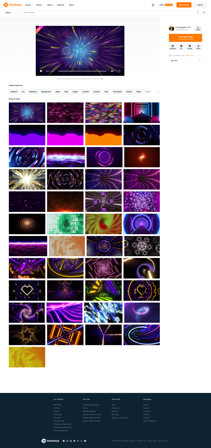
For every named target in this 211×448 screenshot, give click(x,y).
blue (66, 92)
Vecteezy (57, 408)
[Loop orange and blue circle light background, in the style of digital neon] (65, 179)
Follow (198, 30)
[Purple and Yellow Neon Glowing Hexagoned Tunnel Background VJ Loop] (142, 246)
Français (146, 418)
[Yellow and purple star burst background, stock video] (27, 112)
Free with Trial (185, 38)
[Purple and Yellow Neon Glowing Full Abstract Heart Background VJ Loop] (141, 290)
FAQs (113, 405)
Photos (39, 5)
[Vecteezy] (13, 5)
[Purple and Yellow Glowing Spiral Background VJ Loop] (27, 313)
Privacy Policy (151, 441)
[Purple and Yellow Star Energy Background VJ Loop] (103, 335)
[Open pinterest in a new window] (74, 441)
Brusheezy (57, 405)
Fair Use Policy (163, 441)
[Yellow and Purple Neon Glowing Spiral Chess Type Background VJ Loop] (103, 268)
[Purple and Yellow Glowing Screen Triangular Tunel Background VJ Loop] (27, 268)
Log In (199, 5)
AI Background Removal (62, 427)
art (23, 92)
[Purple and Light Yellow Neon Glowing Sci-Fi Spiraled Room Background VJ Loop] (103, 201)
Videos (49, 5)
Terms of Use (141, 441)
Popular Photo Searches (92, 418)
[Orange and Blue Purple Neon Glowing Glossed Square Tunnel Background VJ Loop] (65, 335)
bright (75, 92)
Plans (162, 5)
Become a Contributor (120, 418)
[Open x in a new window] (81, 441)
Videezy (56, 411)
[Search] (198, 12)
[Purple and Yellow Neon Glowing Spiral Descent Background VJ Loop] (141, 268)
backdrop (33, 92)
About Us (115, 411)
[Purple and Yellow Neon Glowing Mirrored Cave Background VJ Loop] (65, 290)
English (146, 405)
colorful (86, 92)
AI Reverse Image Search (63, 424)
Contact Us (116, 408)
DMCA (85, 408)
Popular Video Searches (91, 421)
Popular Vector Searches (92, 414)
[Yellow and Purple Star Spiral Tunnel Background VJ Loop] (27, 335)
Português (147, 411)
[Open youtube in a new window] (85, 441)
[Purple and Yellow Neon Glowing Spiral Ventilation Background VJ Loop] (65, 268)
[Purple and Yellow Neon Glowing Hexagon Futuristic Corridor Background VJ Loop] (105, 246)
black (58, 92)
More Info (174, 61)
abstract (14, 92)
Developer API (59, 421)
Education (57, 418)
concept (96, 92)
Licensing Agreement (91, 405)
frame (148, 92)
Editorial (60, 5)
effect (139, 92)
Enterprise (57, 414)
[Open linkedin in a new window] (71, 441)
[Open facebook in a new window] (64, 441)
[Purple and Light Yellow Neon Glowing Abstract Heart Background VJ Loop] (27, 290)
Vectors (28, 5)
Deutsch (146, 414)
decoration (117, 92)
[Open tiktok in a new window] (78, 441)
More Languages (149, 421)
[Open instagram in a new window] (67, 441)
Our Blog (115, 414)
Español (146, 408)
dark (106, 92)
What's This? (189, 55)
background (46, 92)
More (71, 5)
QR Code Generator (61, 430)
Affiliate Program (89, 411)
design (129, 92)
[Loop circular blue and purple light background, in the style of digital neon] (141, 135)
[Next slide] (156, 91)
